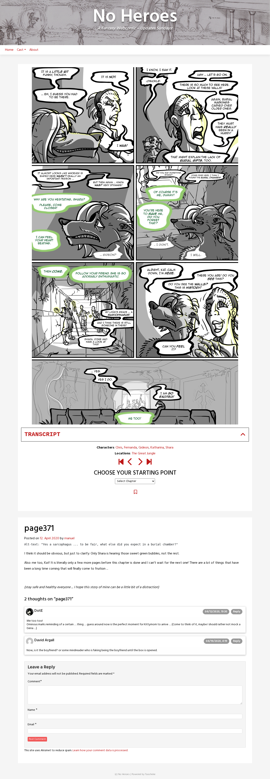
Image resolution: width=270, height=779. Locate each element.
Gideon (144, 447)
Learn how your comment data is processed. (100, 750)
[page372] (140, 463)
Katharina (157, 447)
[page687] (149, 463)
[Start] (121, 463)
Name (31, 710)
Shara (169, 447)
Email (31, 725)
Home (9, 50)
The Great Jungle (143, 453)
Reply (236, 611)
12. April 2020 (49, 538)
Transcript (42, 434)
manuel (69, 538)
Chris (119, 447)
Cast (20, 50)
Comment (34, 682)
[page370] (130, 463)
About (33, 50)
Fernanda (130, 447)
